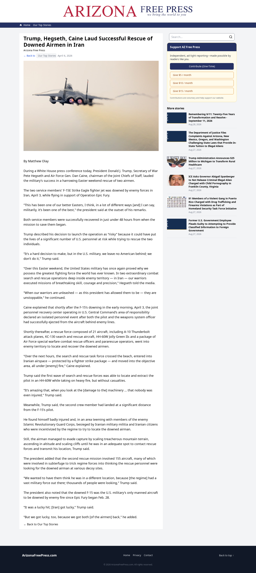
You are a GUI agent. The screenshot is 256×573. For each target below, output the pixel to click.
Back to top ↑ (226, 555)
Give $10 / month (183, 83)
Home (126, 555)
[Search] (231, 37)
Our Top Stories (42, 25)
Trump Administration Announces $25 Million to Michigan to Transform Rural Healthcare (212, 161)
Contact (148, 555)
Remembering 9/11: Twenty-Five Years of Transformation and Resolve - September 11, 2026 (212, 117)
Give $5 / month (182, 75)
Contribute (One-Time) (202, 66)
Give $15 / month (183, 91)
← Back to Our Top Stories (41, 524)
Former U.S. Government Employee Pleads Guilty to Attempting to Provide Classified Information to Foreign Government (212, 225)
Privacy (137, 555)
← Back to (29, 55)
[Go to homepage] (128, 11)
